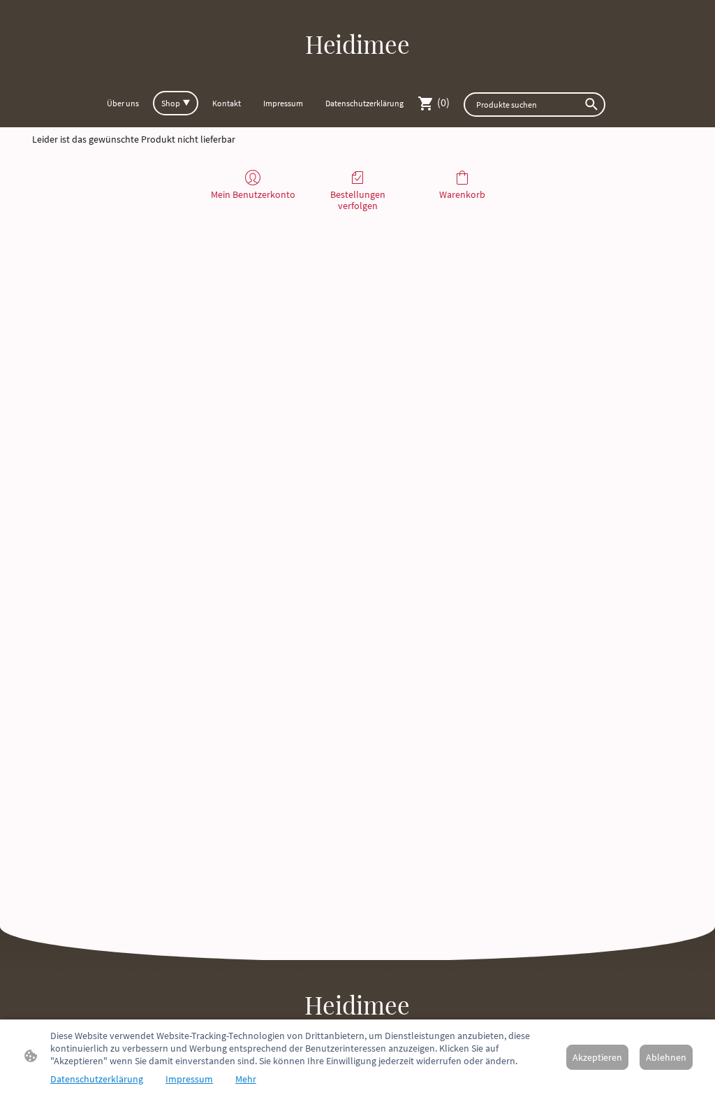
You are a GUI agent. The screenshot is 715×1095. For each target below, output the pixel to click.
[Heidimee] (357, 73)
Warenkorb (462, 194)
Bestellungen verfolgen (357, 200)
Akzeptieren (597, 1057)
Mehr (245, 1079)
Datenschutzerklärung (96, 1079)
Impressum (189, 1079)
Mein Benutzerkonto (253, 194)
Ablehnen (666, 1057)
